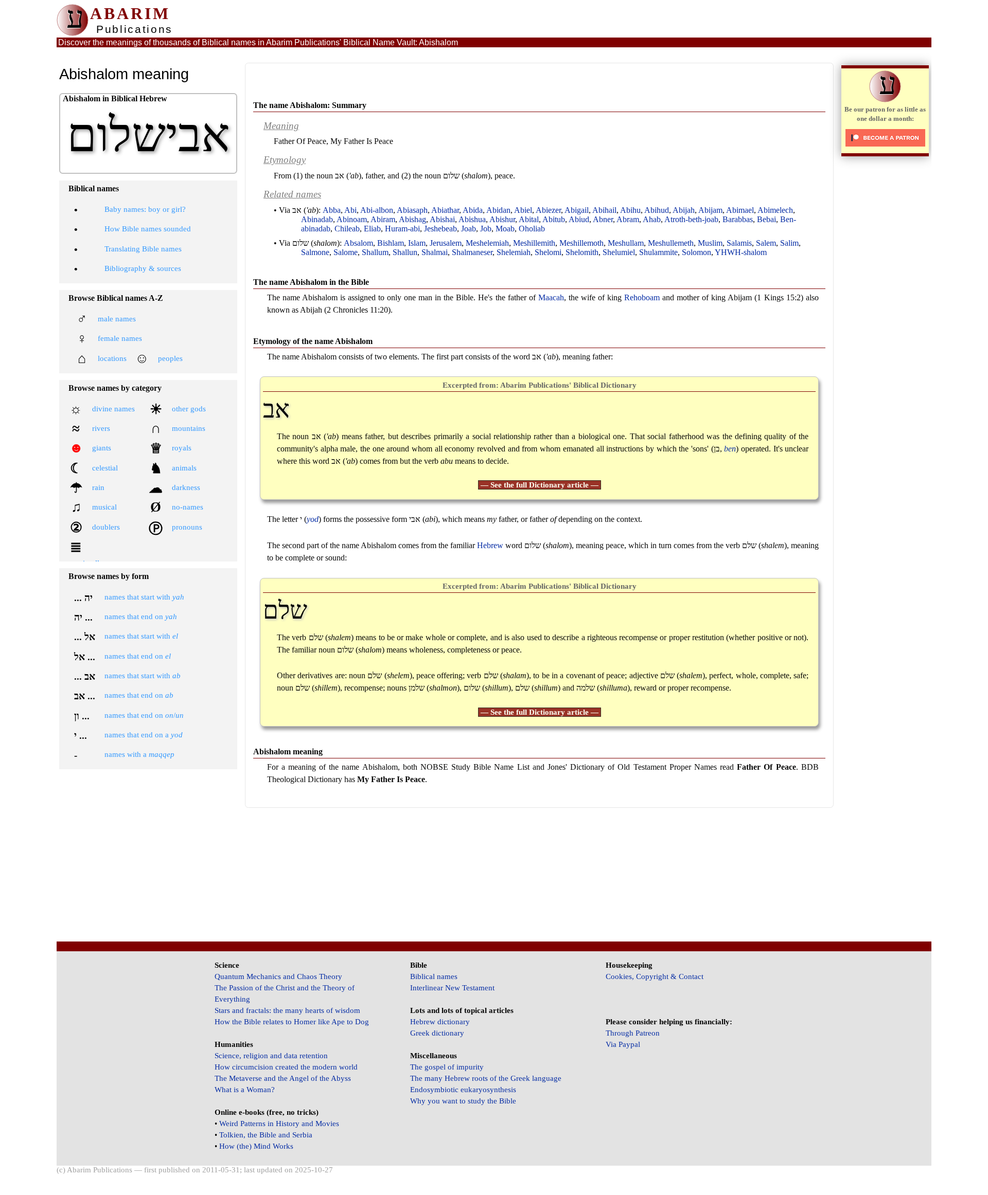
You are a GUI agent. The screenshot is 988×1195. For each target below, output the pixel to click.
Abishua (472, 219)
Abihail (604, 210)
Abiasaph (412, 210)
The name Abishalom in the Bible (311, 282)
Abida (473, 210)
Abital (529, 219)
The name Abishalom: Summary (309, 105)
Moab (505, 228)
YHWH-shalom (741, 252)
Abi (350, 210)
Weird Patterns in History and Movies (279, 1123)
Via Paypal (623, 1044)
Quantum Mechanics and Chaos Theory (278, 976)
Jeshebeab (440, 228)
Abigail (576, 210)
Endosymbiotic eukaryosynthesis (463, 1089)
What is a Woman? (245, 1089)
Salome (345, 252)
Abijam (710, 210)
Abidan (498, 210)
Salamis (739, 243)
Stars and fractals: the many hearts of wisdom (287, 1010)
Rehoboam (642, 297)
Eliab (372, 228)
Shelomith (582, 252)
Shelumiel (619, 252)
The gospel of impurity (447, 1067)
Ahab (652, 219)
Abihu (630, 210)
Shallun (405, 252)
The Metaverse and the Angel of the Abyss (283, 1078)
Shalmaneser (472, 252)
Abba (332, 210)
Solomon (696, 252)
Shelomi (548, 252)
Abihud (656, 210)
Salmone (315, 252)
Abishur (502, 219)
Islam (417, 243)
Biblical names (433, 976)
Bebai (766, 219)
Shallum (375, 252)
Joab (468, 228)
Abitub (553, 219)
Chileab (347, 228)
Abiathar (445, 210)
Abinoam (352, 219)
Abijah (684, 210)
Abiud (579, 219)
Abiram (382, 219)
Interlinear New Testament (452, 988)
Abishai (442, 219)
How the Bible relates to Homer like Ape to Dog (292, 1022)
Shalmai (434, 252)
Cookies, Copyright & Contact (654, 976)
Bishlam (390, 243)
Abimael (740, 210)
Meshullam (626, 243)
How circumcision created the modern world (286, 1067)
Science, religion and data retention (271, 1056)
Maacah (551, 297)
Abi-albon (376, 210)
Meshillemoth (581, 243)
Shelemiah (514, 252)
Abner (603, 219)
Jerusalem (446, 243)
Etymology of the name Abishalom (313, 341)
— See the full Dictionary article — (539, 485)
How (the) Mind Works (256, 1146)
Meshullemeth (671, 243)
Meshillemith (534, 243)
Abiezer (548, 210)
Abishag (412, 219)
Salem (766, 243)
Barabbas (737, 219)
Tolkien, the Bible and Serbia (265, 1135)
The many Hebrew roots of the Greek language (485, 1078)
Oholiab (532, 228)
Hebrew (490, 545)
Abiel (523, 210)
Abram (627, 219)
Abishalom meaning (288, 751)
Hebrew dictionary (440, 1022)
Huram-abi (402, 228)
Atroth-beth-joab (691, 219)
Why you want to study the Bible (463, 1101)
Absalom (358, 243)
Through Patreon (633, 1033)
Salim (789, 243)
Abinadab (317, 219)
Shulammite (658, 252)
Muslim (710, 243)
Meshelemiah (487, 243)
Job (485, 228)
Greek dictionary (437, 1033)
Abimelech (775, 210)
